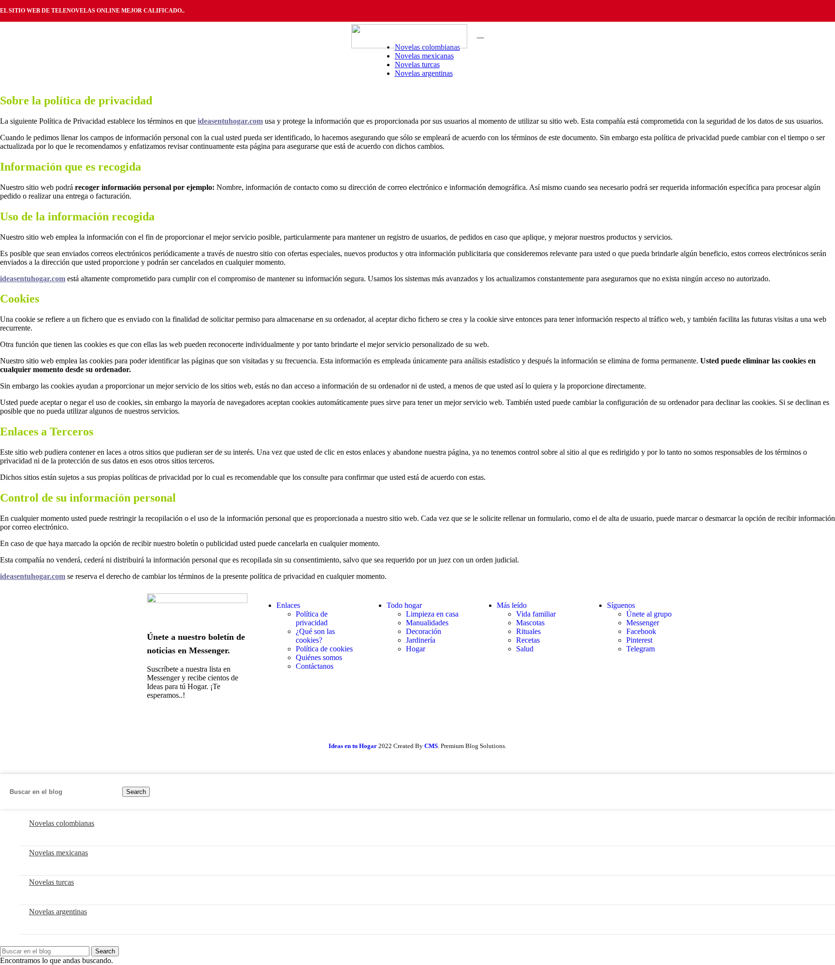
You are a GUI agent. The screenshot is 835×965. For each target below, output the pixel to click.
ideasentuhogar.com (32, 278)
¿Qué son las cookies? (315, 635)
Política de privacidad (312, 618)
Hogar (415, 649)
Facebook (641, 631)
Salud (524, 649)
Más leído (512, 605)
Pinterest (639, 640)
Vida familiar (536, 614)
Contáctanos (314, 666)
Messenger (642, 623)
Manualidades (427, 623)
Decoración (423, 631)
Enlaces (288, 605)
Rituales (528, 631)
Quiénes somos (319, 657)
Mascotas (530, 623)
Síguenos (621, 605)
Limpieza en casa (432, 614)
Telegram (640, 649)
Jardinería (420, 640)
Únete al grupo (649, 614)
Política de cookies (324, 649)
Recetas (528, 640)
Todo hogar (404, 605)
